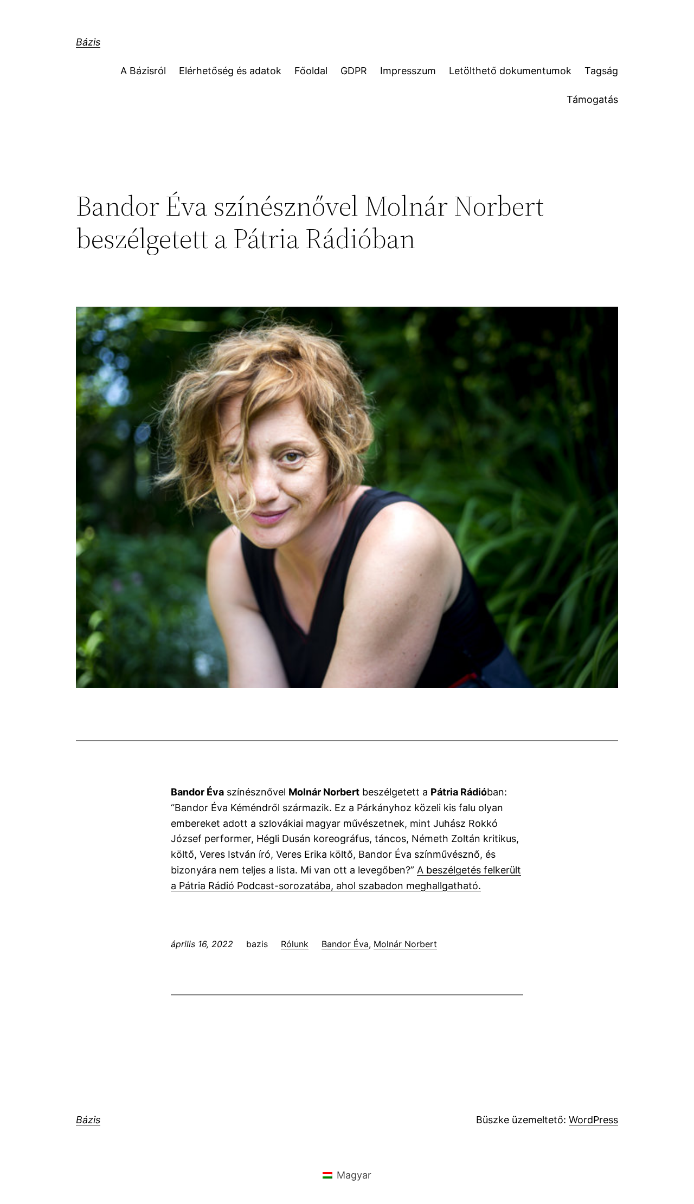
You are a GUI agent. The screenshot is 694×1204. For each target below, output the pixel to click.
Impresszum (408, 70)
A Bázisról (143, 70)
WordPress (593, 1119)
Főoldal (310, 70)
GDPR (353, 70)
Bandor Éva (345, 943)
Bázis (88, 42)
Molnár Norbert (405, 943)
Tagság (601, 70)
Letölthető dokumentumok (510, 70)
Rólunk (295, 943)
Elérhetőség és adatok (230, 70)
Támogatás (592, 99)
